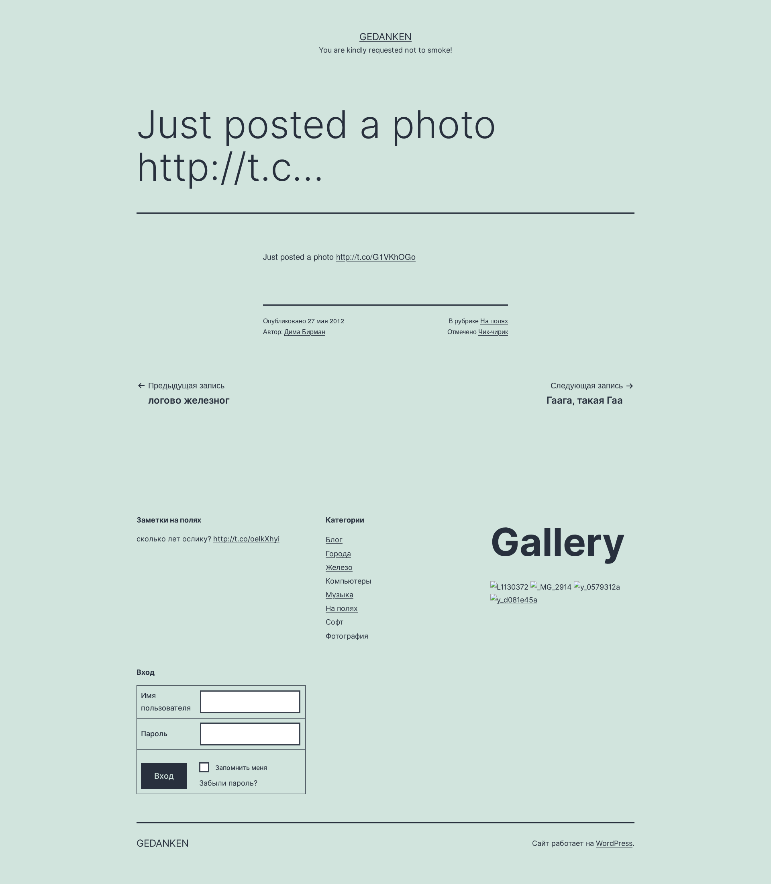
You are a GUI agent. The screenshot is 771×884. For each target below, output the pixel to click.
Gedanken (385, 37)
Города (338, 553)
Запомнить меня (241, 768)
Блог (334, 539)
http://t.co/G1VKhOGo (376, 256)
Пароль (154, 733)
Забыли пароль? (228, 783)
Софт (335, 622)
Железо (339, 567)
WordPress (614, 843)
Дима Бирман (304, 331)
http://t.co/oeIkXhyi (246, 539)
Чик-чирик (493, 331)
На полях (494, 320)
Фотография (347, 636)
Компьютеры (348, 581)
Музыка (339, 594)
